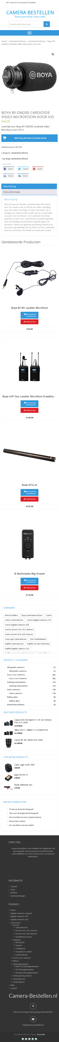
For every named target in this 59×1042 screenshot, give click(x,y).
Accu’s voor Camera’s (22, 958)
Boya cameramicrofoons (17, 158)
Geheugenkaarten (21, 964)
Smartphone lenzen (24, 937)
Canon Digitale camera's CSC (39, 620)
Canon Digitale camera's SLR (17, 625)
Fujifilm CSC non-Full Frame (38, 644)
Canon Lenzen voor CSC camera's (19, 629)
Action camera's (13, 689)
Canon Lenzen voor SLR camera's (19, 634)
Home (4, 41)
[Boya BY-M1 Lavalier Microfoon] (29, 278)
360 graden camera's (16, 667)
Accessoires (16, 923)
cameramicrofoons (17, 41)
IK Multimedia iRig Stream (29, 573)
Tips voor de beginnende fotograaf (23, 813)
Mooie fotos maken (17, 821)
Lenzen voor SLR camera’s (26, 934)
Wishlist (14, 893)
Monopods (20, 942)
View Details (31, 322)
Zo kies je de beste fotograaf (21, 809)
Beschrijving (9, 186)
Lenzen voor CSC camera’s (27, 931)
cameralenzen (22, 927)
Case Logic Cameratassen (16, 639)
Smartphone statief (24, 952)
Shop (13, 890)
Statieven (17, 940)
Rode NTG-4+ (29, 485)
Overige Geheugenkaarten (27, 973)
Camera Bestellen (30, 12)
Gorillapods (20, 949)
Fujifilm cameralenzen (14, 644)
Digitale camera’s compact (21, 913)
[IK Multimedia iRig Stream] (29, 544)
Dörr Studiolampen (38, 639)
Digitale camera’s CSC (19, 916)
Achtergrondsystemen (16, 682)
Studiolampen (19, 982)
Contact (14, 887)
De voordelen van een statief (21, 825)
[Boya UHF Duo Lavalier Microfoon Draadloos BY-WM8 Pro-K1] (29, 367)
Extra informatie (11, 191)
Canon (49, 615)
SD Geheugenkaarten (25, 970)
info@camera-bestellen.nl (33, 1025)
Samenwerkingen (18, 896)
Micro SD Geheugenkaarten (27, 966)
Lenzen (16, 925)
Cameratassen (19, 979)
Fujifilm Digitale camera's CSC (17, 648)
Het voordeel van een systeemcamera (25, 817)
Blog (12, 985)
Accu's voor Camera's (16, 674)
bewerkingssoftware (15, 704)
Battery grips (12, 697)
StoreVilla (41, 1034)
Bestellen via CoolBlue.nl (31, 138)
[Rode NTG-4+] (29, 455)
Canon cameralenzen (14, 620)
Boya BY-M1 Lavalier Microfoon (29, 307)
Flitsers (16, 961)
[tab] (29, 186)
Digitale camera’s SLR (19, 920)
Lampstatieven (22, 955)
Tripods (19, 945)
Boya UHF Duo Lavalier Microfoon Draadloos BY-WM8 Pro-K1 (29, 396)
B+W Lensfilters (11, 615)
